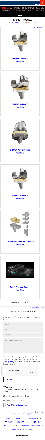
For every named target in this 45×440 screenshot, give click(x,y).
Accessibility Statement (29, 425)
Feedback (19, 418)
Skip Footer (39, 412)
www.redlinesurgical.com (15, 400)
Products (18, 22)
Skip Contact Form (37, 308)
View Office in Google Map (16, 405)
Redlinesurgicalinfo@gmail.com (17, 396)
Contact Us (9, 425)
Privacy (8, 422)
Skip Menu (40, 5)
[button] (23, 14)
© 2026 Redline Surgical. (22, 413)
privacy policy (8, 362)
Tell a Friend (22, 422)
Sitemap (36, 422)
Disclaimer (33, 418)
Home (11, 22)
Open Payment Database (22, 429)
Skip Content (39, 27)
